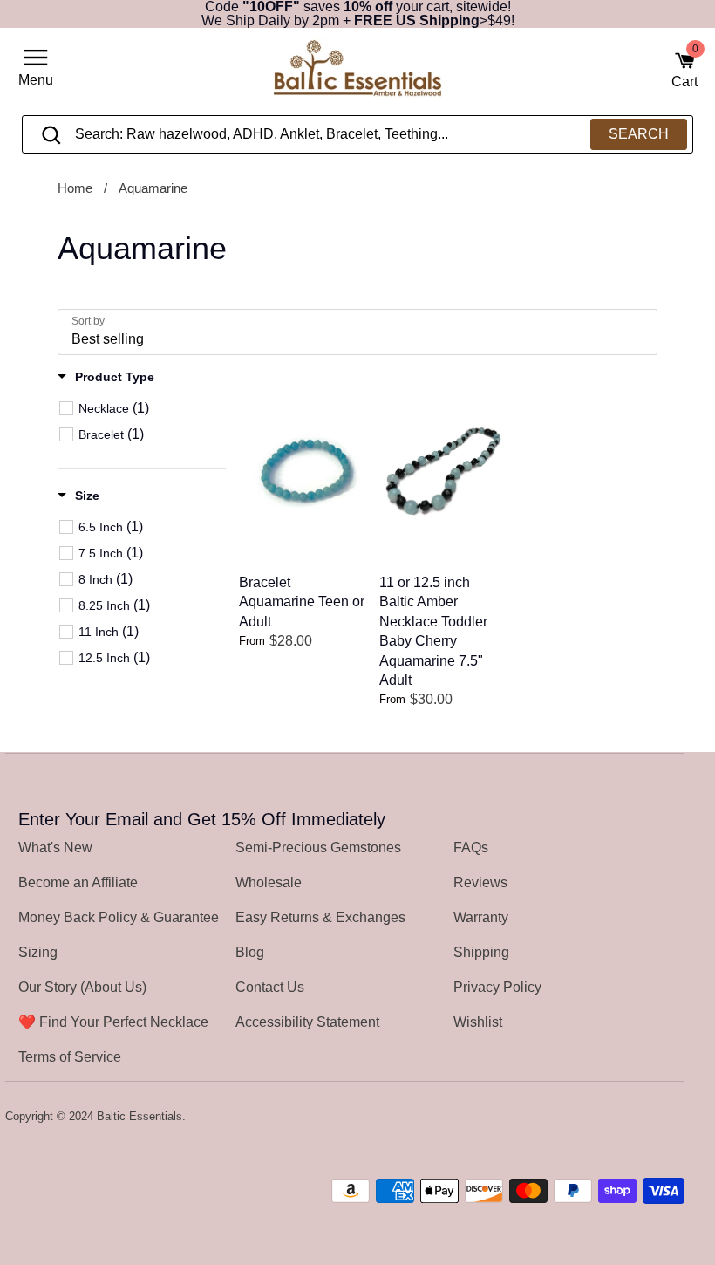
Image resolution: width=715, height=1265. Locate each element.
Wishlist (477, 1022)
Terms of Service (69, 1057)
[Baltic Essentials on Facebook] (627, 1117)
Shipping (481, 952)
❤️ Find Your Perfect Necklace (113, 1022)
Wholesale (268, 882)
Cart (684, 70)
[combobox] (358, 134)
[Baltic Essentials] (357, 71)
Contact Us (269, 987)
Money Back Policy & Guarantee (118, 917)
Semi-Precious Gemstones (318, 847)
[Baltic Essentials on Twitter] (603, 1117)
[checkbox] (151, 408)
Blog (249, 952)
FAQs (470, 847)
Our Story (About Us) (82, 987)
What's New (55, 847)
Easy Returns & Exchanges (320, 917)
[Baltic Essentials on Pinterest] (649, 1117)
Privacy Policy (497, 987)
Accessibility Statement (307, 1022)
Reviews (480, 882)
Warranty (480, 917)
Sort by (88, 321)
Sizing (38, 952)
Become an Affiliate (78, 882)
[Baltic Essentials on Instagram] (673, 1117)
